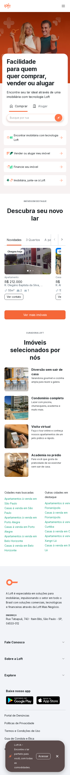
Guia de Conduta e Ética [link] (19, 738)
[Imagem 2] (30, 270)
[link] (35, 314)
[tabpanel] (35, 118)
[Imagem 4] (35, 270)
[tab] (18, 106)
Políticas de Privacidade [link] (19, 723)
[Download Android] (19, 700)
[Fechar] (57, 756)
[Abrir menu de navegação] (63, 6)
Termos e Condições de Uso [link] (22, 730)
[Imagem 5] (38, 270)
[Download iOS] (48, 700)
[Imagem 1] (28, 271)
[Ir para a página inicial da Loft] (8, 6)
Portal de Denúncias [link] (16, 715)
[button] (35, 642)
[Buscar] (58, 118)
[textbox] (35, 118)
